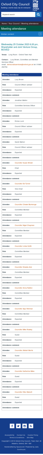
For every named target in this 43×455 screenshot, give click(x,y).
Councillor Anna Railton (23, 288)
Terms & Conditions (17, 437)
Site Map (30, 437)
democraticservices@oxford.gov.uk (20, 64)
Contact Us (21, 435)
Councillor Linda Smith (23, 246)
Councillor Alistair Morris (24, 350)
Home (4, 23)
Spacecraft (20, 447)
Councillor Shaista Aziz (23, 267)
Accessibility (9, 435)
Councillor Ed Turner (22, 183)
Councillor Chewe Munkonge (25, 204)
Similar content (7, 34)
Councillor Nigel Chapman (24, 225)
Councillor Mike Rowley (23, 329)
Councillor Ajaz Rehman (24, 308)
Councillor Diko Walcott (23, 392)
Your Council (14, 23)
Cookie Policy (33, 435)
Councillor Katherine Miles (24, 371)
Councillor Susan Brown (24, 163)
